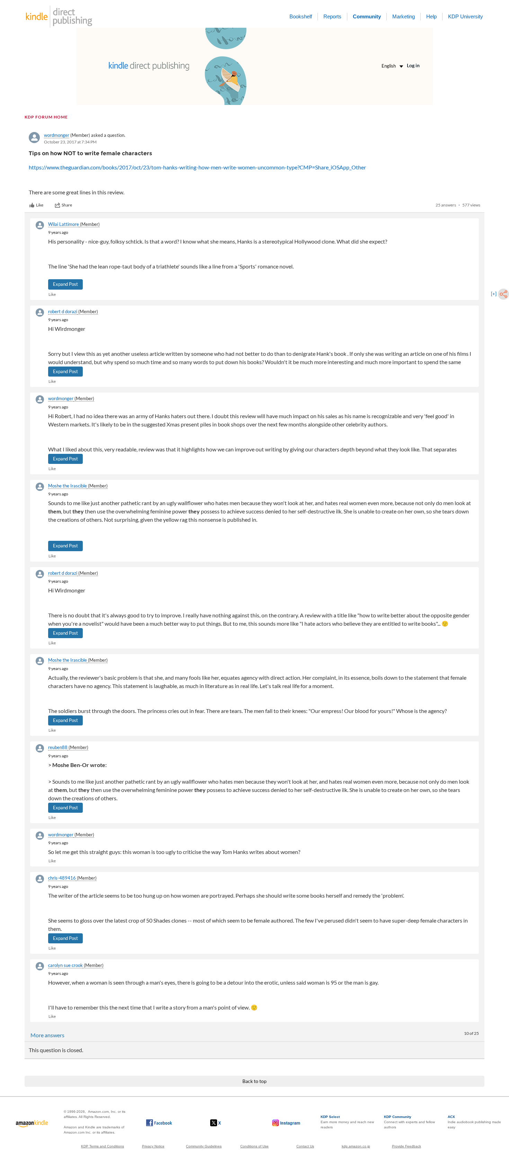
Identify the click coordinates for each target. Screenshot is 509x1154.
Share (67, 205)
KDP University (465, 16)
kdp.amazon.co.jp (356, 1146)
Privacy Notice (153, 1146)
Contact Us (305, 1146)
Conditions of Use (254, 1146)
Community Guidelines (204, 1146)
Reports (332, 16)
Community (367, 16)
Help (431, 16)
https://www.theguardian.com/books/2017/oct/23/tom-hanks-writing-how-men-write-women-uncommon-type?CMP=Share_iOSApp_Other (197, 167)
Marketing (403, 16)
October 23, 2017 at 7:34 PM (70, 141)
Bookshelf (300, 16)
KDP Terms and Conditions (102, 1146)
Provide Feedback (406, 1146)
